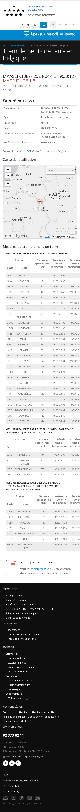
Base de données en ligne (22, 638)
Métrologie (14, 689)
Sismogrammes (14, 595)
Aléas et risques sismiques (22, 667)
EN (60, 24)
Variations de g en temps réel (23, 634)
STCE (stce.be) (11, 791)
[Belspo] (29, 797)
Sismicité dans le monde (19, 617)
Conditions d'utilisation (15, 712)
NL (66, 24)
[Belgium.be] (37, 797)
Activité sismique (17, 662)
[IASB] (13, 797)
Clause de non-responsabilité (44, 716)
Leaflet (48, 236)
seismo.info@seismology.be (28, 756)
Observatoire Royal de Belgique (21, 780)
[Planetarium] (5, 797)
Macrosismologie (17, 671)
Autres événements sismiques (22, 613)
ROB (29, 151)
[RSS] (34, 25)
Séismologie (17, 45)
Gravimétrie (12, 675)
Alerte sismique (16, 658)
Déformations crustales (21, 680)
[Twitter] (28, 25)
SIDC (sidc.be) (11, 785)
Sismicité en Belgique (17, 599)
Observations (13, 629)
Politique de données (14, 716)
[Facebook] (22, 25)
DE (73, 24)
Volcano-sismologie (18, 698)
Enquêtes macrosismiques (20, 604)
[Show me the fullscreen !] (8, 183)
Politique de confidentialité (17, 721)
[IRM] (21, 797)
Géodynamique (14, 693)
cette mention (41, 568)
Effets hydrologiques (19, 684)
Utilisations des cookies (42, 712)
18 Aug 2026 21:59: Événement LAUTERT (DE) (31, 608)
